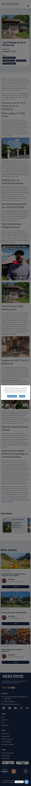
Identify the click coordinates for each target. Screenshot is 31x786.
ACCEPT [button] (22, 396)
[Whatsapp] (26, 782)
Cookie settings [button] (12, 396)
